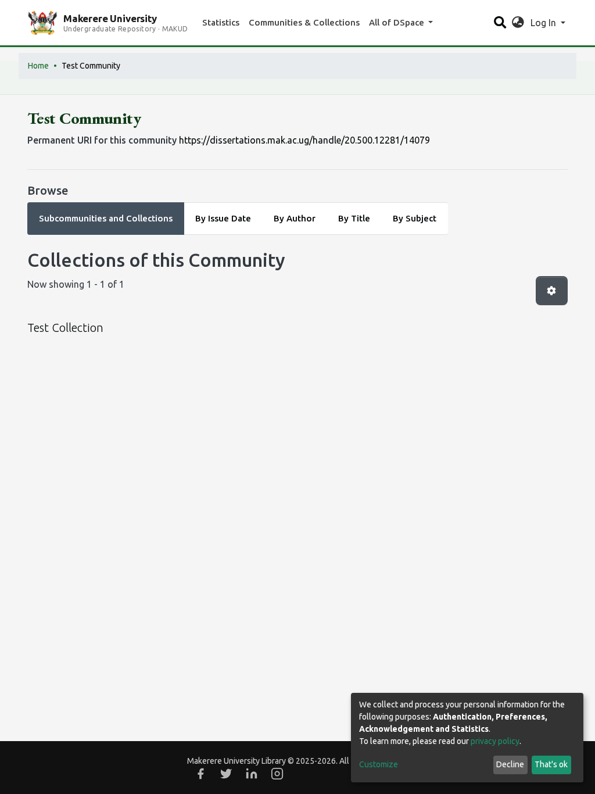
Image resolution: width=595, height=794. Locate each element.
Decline (510, 764)
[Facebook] (200, 773)
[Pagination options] (552, 290)
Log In (544, 22)
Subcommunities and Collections (106, 218)
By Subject (414, 218)
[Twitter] (226, 773)
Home (38, 65)
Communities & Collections (304, 22)
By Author (295, 218)
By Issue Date (223, 218)
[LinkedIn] (251, 773)
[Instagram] (277, 773)
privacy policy (495, 741)
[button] (518, 23)
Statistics (220, 22)
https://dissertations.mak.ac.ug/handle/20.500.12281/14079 (304, 140)
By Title (354, 218)
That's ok (551, 764)
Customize (378, 764)
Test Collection (65, 327)
